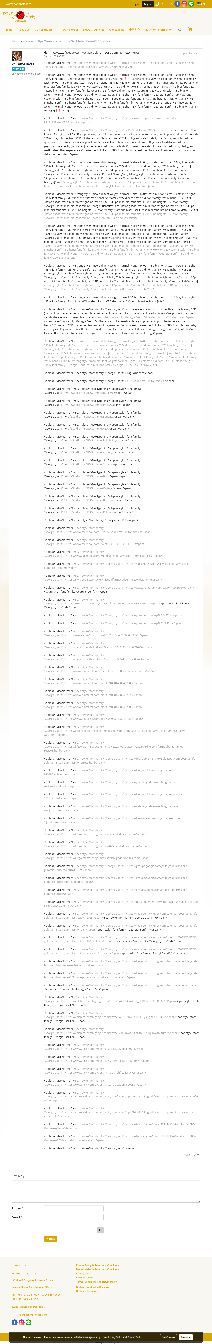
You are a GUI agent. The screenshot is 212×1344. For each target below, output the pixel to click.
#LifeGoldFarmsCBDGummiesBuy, (87, 476)
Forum (16, 41)
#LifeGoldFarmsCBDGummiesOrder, (88, 488)
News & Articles (93, 30)
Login (136, 4)
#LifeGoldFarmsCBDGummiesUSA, (87, 428)
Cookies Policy (84, 1277)
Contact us (116, 30)
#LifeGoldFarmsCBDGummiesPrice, (88, 405)
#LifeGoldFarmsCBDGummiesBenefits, (90, 416)
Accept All (186, 1337)
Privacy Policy (115, 1337)
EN (203, 4)
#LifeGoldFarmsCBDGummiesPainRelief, (91, 440)
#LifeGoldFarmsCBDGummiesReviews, (90, 393)
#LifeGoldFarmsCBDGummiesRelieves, (90, 512)
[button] (180, 30)
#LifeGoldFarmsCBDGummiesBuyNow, (90, 500)
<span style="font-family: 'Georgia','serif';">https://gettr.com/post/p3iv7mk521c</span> (128, 623)
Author (17, 1208)
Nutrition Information (158, 30)
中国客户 (134, 30)
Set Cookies (168, 1337)
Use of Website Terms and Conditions (97, 1269)
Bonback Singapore (87, 1291)
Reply (51, 1239)
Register (148, 4)
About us (24, 30)
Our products (44, 30)
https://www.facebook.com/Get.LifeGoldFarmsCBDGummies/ (74, 41)
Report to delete (190, 53)
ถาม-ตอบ (28, 41)
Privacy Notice (84, 1273)
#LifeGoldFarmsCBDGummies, (146, 381)
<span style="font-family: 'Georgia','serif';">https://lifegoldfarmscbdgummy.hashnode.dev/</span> (135, 985)
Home (8, 30)
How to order (69, 30)
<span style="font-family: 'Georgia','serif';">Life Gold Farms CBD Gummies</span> (124, 130)
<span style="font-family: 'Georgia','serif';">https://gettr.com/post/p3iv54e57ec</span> (128, 615)
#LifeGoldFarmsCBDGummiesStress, (88, 464)
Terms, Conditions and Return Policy (96, 1282)
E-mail (17, 1217)
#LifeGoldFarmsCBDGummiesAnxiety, (89, 452)
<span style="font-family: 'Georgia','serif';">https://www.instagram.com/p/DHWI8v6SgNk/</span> (134, 587)
